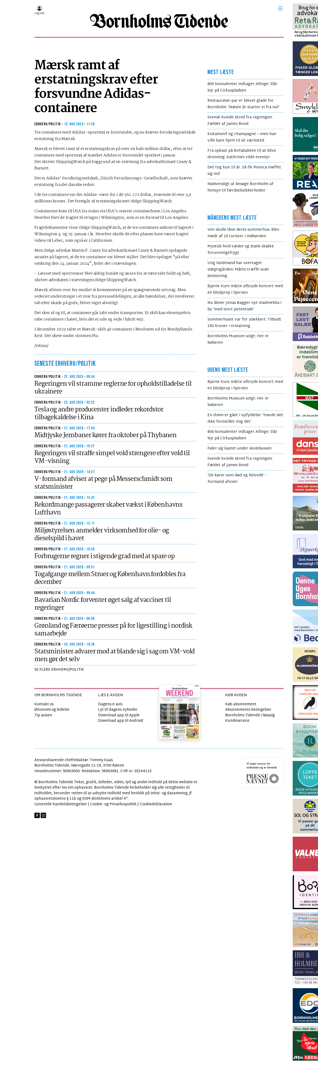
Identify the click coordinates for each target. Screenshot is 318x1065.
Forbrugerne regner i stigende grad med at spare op (104, 556)
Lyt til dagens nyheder (118, 709)
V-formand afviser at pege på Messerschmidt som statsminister (103, 483)
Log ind (39, 13)
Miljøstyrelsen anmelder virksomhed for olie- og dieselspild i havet (101, 534)
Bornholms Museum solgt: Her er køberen (238, 339)
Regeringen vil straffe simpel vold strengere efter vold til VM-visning (112, 457)
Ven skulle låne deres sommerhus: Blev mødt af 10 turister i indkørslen (243, 233)
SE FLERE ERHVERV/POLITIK (59, 669)
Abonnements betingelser (248, 709)
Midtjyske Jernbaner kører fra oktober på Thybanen (105, 435)
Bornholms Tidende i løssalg (250, 715)
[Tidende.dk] (159, 21)
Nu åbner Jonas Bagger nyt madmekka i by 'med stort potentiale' (244, 306)
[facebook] (37, 815)
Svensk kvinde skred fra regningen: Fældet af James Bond (240, 120)
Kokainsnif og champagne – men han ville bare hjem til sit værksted (241, 137)
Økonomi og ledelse (51, 709)
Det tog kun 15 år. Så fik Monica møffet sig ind (244, 170)
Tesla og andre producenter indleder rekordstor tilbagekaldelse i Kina (98, 413)
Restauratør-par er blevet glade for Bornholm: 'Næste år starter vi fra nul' (243, 104)
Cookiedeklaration (156, 804)
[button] (280, 8)
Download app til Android (120, 720)
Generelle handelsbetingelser (60, 804)
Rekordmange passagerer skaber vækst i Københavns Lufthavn (108, 509)
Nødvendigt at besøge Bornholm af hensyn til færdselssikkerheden (240, 187)
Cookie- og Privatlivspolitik (113, 804)
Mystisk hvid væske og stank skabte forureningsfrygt (240, 249)
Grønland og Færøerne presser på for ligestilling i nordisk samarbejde (113, 630)
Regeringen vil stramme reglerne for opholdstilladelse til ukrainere (112, 388)
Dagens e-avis (110, 704)
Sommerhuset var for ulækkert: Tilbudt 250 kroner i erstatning (244, 323)
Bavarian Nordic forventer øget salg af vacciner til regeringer (102, 604)
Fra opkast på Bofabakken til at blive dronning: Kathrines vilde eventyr (241, 154)
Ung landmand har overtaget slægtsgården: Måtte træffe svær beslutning (238, 269)
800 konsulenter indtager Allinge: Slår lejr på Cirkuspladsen (242, 87)
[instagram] (43, 815)
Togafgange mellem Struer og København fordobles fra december (109, 578)
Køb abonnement (240, 704)
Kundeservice (237, 720)
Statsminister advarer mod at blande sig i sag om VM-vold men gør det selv (114, 655)
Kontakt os (44, 704)
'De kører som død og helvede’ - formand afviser (237, 478)
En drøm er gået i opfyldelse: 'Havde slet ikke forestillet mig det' (245, 418)
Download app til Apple (119, 715)
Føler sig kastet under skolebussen (239, 448)
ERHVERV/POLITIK (47, 124)
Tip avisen (43, 715)
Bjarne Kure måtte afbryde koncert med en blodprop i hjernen (245, 289)
